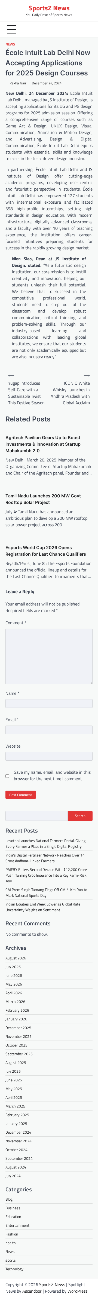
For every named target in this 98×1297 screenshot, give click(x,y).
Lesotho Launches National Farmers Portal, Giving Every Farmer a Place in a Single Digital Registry (45, 843)
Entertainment (17, 1225)
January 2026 (16, 1019)
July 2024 (13, 1176)
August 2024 (15, 1167)
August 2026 (15, 958)
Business (12, 1208)
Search (80, 815)
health (10, 1243)
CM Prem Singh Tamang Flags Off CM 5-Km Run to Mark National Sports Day (46, 892)
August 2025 (15, 1062)
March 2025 (15, 1106)
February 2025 (17, 1115)
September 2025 (19, 1054)
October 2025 (16, 1045)
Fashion (11, 1234)
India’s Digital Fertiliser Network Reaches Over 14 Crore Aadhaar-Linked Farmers (45, 858)
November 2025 (18, 1036)
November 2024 (18, 1141)
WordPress (77, 1291)
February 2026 (17, 1010)
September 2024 (19, 1158)
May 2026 (13, 984)
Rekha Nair (18, 83)
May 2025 (13, 1088)
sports (10, 1260)
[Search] (87, 29)
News (10, 44)
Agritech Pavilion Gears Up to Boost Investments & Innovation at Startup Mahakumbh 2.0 (43, 444)
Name (12, 693)
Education (13, 1216)
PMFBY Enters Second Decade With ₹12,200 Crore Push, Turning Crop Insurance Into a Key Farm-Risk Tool (46, 875)
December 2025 (18, 1027)
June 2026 (13, 975)
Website (12, 746)
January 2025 (16, 1123)
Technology (14, 1269)
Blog (9, 1199)
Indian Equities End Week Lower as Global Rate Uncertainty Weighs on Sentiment (42, 907)
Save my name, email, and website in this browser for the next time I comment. (52, 775)
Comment (15, 622)
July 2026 (13, 966)
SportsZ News (49, 8)
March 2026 (15, 1001)
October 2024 (16, 1149)
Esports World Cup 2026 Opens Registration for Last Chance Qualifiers (45, 551)
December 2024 (18, 1132)
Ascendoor (32, 1291)
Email (12, 719)
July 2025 (13, 1071)
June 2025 (13, 1080)
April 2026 (13, 993)
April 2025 (13, 1097)
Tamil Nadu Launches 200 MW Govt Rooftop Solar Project (43, 499)
